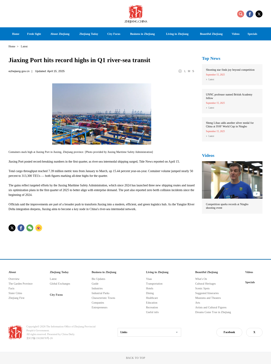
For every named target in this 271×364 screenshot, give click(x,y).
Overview (14, 278)
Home (12, 46)
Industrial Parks (100, 293)
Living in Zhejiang (157, 272)
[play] (232, 163)
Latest (211, 79)
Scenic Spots (202, 288)
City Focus (56, 294)
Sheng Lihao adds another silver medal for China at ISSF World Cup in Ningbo (230, 124)
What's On (201, 278)
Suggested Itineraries (207, 293)
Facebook (229, 332)
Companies (98, 302)
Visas (149, 278)
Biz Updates (98, 278)
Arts (197, 302)
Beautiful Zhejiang (206, 272)
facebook (249, 13)
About (12, 272)
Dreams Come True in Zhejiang (213, 312)
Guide (95, 283)
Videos (208, 155)
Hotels (149, 288)
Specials (250, 282)
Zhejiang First (16, 297)
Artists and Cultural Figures (210, 307)
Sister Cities (15, 293)
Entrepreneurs (99, 307)
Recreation (152, 307)
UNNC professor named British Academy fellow (229, 96)
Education (151, 302)
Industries (97, 288)
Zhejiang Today (59, 272)
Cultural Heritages (205, 283)
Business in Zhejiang (104, 272)
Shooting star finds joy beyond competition (230, 69)
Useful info (152, 312)
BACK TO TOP (135, 357)
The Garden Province (21, 283)
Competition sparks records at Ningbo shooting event (227, 206)
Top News (211, 58)
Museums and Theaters (208, 297)
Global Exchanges (60, 283)
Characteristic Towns (103, 297)
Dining (150, 293)
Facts (11, 288)
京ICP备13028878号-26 (39, 338)
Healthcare (152, 297)
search (240, 13)
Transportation (154, 283)
